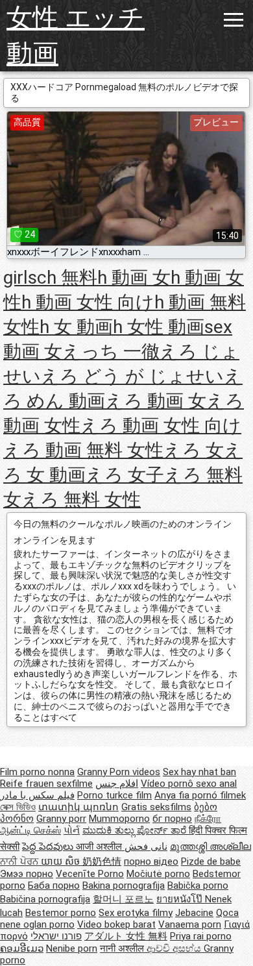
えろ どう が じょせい (132, 376)
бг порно (172, 818)
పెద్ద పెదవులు (49, 846)
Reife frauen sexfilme (46, 783)
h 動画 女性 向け (87, 302)
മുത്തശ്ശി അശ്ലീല (210, 846)
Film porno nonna (37, 772)
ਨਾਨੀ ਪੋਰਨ (20, 861)
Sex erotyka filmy (136, 913)
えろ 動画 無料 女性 (83, 450)
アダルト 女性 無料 (125, 936)
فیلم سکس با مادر (37, 795)
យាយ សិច (61, 861)
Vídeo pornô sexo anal (189, 783)
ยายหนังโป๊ (180, 899)
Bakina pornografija (123, 885)
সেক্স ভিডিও (18, 807)
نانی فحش (146, 846)
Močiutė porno (158, 874)
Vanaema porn (189, 924)
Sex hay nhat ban (199, 772)
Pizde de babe (211, 861)
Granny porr (61, 818)
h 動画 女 (134, 277)
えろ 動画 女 (155, 401)
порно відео (151, 861)
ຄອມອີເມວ (21, 948)
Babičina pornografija (45, 899)
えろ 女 (193, 450)
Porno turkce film (114, 795)
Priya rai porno (201, 936)
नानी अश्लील (123, 948)
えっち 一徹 (111, 351)
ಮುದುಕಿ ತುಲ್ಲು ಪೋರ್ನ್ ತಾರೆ (135, 830)
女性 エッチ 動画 (75, 36)
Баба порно (54, 885)
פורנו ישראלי (56, 936)
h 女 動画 (76, 327)
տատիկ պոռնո (78, 807)
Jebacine (194, 913)
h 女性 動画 (158, 327)
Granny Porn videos (118, 772)
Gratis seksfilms (156, 807)
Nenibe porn (71, 948)
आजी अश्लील (100, 846)
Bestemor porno (60, 913)
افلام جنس (116, 783)
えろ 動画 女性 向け (160, 425)
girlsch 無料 (50, 277)
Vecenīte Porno (90, 874)
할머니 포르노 (123, 899)
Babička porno (197, 885)
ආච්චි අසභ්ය (175, 948)
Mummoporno (119, 818)
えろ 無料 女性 (81, 499)
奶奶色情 (101, 861)
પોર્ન (72, 830)
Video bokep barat (116, 924)
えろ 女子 (125, 475)
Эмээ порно (26, 874)
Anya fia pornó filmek (200, 795)
